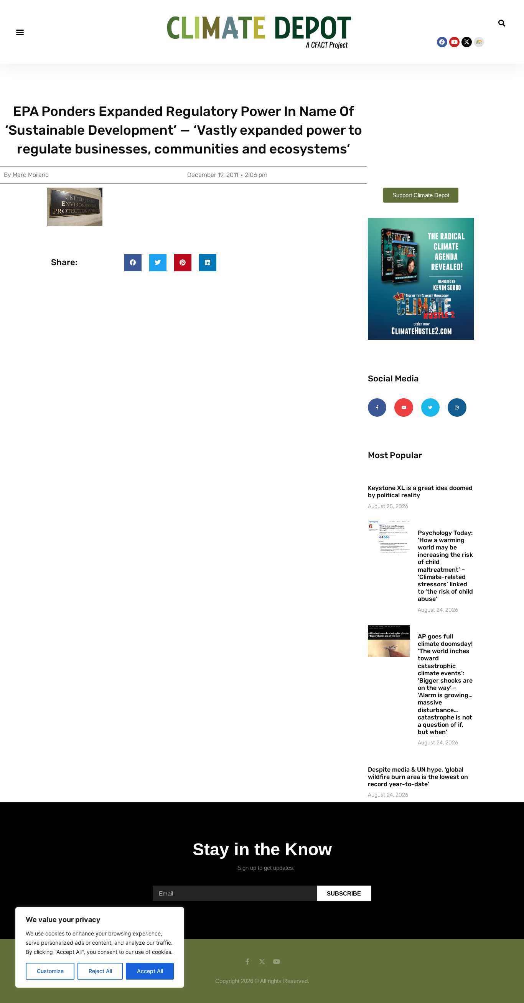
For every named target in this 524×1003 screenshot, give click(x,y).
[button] (19, 32)
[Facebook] (442, 42)
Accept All (150, 971)
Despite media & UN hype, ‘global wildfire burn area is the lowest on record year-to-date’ (418, 777)
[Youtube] (454, 42)
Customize (50, 971)
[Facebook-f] (377, 407)
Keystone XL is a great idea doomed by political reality (420, 491)
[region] (99, 947)
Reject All (100, 971)
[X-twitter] (466, 42)
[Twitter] (430, 407)
